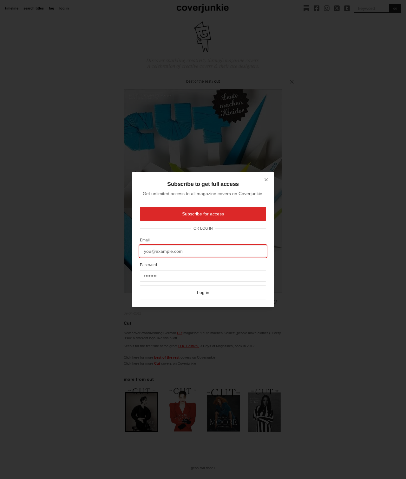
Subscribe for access (203, 213)
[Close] (266, 179)
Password (148, 265)
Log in (203, 292)
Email (145, 240)
